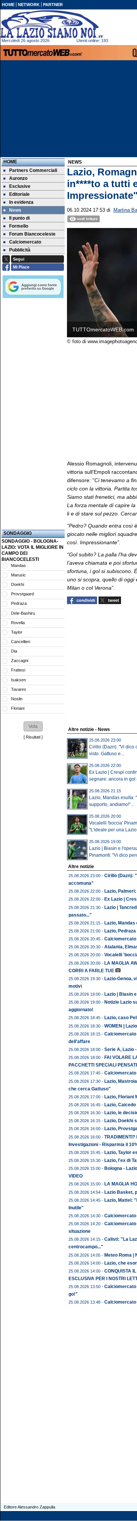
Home (10, 161)
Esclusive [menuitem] (19, 186)
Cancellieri (20, 641)
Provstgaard (22, 594)
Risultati (33, 737)
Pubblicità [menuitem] (19, 250)
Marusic (18, 575)
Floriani (17, 708)
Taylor (16, 632)
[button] (33, 726)
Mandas (18, 565)
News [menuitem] (15, 210)
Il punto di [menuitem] (19, 218)
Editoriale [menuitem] (19, 194)
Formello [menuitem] (18, 226)
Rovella (18, 622)
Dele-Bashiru (23, 613)
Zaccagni (19, 660)
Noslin (16, 698)
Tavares (18, 689)
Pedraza (19, 603)
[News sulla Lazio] (51, 24)
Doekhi (17, 584)
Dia (14, 651)
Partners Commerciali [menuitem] (33, 170)
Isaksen (18, 680)
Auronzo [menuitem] (18, 178)
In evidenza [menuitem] (21, 202)
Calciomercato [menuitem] (25, 242)
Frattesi (18, 670)
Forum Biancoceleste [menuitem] (32, 234)
